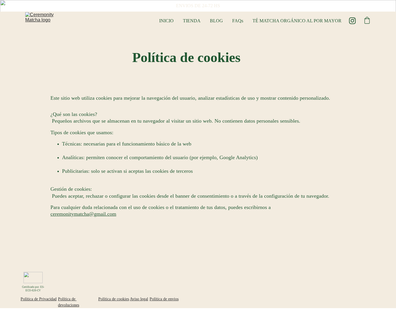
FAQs (237, 20)
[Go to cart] (367, 21)
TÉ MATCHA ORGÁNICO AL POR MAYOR (297, 20)
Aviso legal (139, 299)
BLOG (216, 20)
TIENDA (192, 20)
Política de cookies (113, 299)
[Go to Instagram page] (352, 20)
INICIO (166, 20)
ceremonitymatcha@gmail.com (83, 214)
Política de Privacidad (39, 299)
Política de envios (164, 299)
